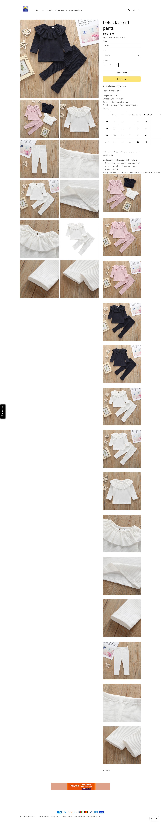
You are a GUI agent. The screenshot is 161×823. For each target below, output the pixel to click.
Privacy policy (55, 816)
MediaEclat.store (31, 816)
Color (105, 41)
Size (104, 51)
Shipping (106, 37)
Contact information (93, 816)
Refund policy (43, 816)
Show (2, 411)
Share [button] (107, 770)
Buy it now (121, 79)
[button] (74, 10)
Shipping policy (80, 816)
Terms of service (67, 816)
